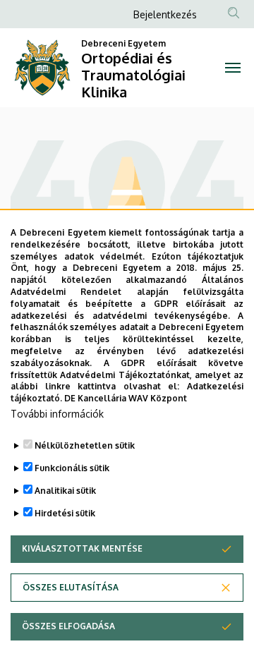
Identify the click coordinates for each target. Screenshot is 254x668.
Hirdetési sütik (65, 513)
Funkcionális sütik (72, 468)
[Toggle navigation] (233, 67)
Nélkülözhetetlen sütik (85, 445)
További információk (57, 414)
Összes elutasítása (71, 587)
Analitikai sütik (65, 490)
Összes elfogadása (68, 626)
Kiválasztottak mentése (82, 548)
